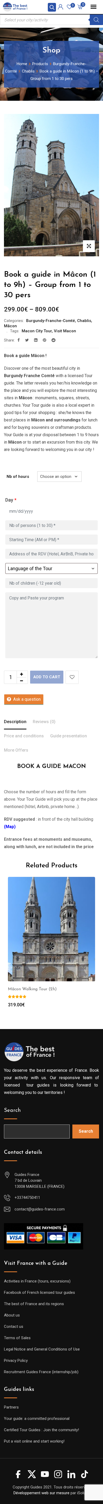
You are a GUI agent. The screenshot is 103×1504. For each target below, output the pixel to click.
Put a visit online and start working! (34, 1441)
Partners (11, 1407)
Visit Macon (65, 331)
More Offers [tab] (16, 750)
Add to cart (46, 677)
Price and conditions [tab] (24, 735)
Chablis (84, 320)
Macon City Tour (37, 331)
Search (12, 1110)
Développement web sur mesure (41, 1493)
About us (12, 1315)
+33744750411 (27, 1197)
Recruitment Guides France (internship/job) (41, 1372)
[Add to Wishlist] (72, 677)
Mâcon (10, 326)
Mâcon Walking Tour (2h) (32, 989)
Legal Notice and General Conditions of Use (42, 1349)
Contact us (13, 1326)
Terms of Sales (17, 1337)
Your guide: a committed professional (36, 1418)
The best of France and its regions (34, 1303)
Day (10, 500)
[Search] (96, 20)
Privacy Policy (16, 1360)
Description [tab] (15, 721)
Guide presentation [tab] (68, 735)
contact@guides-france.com (40, 1209)
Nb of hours (18, 476)
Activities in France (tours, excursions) (37, 1281)
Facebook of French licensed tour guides (39, 1292)
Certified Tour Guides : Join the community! (41, 1430)
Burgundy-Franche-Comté (50, 320)
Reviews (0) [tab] (44, 721)
